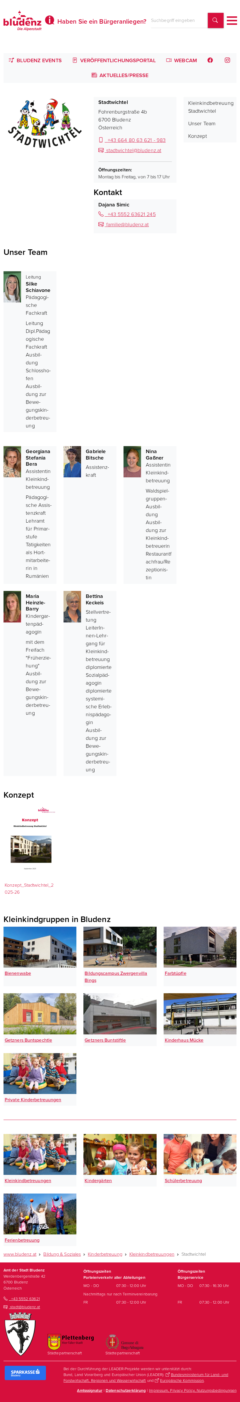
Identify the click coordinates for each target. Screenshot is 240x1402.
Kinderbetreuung (105, 1254)
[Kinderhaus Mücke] (200, 1013)
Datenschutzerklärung (126, 1390)
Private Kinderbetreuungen (33, 1099)
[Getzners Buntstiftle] (119, 1013)
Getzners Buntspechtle (28, 1040)
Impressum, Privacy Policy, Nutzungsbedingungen (192, 1390)
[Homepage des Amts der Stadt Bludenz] (23, 20)
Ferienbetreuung (22, 1240)
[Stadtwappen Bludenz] (20, 1334)
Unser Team (201, 123)
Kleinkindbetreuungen (28, 1180)
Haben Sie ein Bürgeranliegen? (101, 21)
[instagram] (228, 60)
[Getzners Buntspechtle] (40, 1013)
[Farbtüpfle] (200, 947)
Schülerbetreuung (183, 1180)
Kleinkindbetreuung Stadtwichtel (211, 107)
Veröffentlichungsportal (117, 60)
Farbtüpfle (175, 973)
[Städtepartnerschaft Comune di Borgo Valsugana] (124, 1341)
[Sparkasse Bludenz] (25, 1372)
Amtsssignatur (89, 1390)
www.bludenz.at (20, 1254)
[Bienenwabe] (40, 947)
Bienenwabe (18, 973)
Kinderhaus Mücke (184, 1040)
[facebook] (210, 60)
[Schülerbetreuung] (200, 1154)
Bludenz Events (38, 60)
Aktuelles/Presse (123, 75)
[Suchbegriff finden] (216, 20)
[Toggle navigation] (232, 20)
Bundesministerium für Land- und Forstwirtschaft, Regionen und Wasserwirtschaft (146, 1377)
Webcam (185, 60)
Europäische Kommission (182, 1380)
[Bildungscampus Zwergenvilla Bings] (119, 947)
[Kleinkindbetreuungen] (40, 1154)
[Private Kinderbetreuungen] (40, 1073)
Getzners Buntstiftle (105, 1040)
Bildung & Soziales (62, 1254)
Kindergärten (98, 1180)
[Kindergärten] (119, 1154)
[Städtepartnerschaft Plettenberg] (70, 1341)
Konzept (197, 136)
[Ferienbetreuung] (40, 1214)
